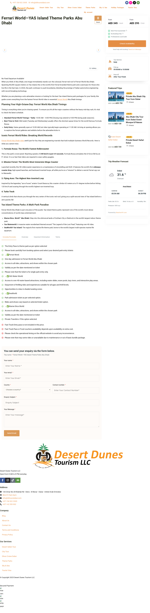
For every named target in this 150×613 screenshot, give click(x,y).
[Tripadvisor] (138, 2)
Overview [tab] (25, 237)
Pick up (116, 67)
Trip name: (8, 355)
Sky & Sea (103, 7)
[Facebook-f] (2, 480)
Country (7, 385)
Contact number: (59, 385)
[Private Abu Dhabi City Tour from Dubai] (116, 96)
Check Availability (127, 43)
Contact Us (6, 525)
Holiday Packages (117, 7)
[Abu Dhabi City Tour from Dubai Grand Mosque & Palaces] (116, 117)
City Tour (60, 7)
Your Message (9, 409)
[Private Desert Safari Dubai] (116, 140)
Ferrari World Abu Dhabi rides (13, 141)
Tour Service (118, 60)
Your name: (8, 360)
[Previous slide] (4, 50)
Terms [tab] (58, 237)
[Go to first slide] (98, 50)
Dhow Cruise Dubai (75, 7)
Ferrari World (62, 99)
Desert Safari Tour (46, 7)
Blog (4, 516)
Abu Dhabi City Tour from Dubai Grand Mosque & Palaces (134, 120)
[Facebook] (126, 2)
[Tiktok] (134, 2)
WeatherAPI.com (121, 212)
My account (88, 12)
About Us (5, 521)
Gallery (94, 68)
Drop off (116, 74)
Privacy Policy (7, 535)
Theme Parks (90, 7)
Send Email (11, 433)
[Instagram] (130, 2)
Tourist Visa (132, 7)
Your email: (8, 373)
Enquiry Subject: (10, 397)
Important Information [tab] (42, 237)
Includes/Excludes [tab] (9, 237)
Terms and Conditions (10, 530)
